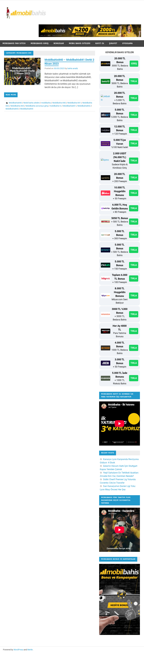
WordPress (18, 650)
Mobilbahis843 (12, 109)
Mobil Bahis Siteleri (79, 43)
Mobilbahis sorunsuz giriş (37, 106)
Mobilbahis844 (26, 109)
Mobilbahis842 (84, 106)
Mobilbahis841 (69, 106)
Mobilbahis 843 (17, 106)
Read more (11, 94)
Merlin (30, 650)
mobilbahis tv (55, 106)
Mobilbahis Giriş (40, 43)
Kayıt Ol (99, 43)
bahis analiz (73, 68)
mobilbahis (46, 103)
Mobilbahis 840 (59, 103)
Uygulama (127, 43)
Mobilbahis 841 (74, 103)
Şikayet (113, 43)
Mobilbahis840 (15, 103)
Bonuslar (59, 43)
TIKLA (133, 81)
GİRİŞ (134, 63)
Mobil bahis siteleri (31, 103)
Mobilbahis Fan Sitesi (14, 43)
